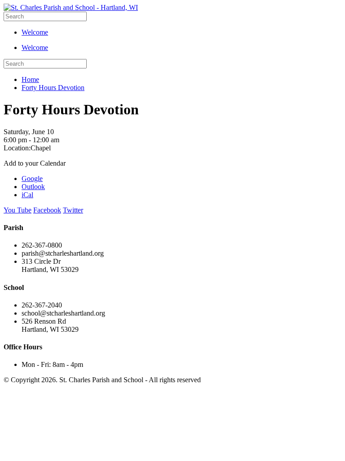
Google (32, 178)
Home (30, 79)
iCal (27, 195)
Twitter (73, 210)
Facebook (47, 210)
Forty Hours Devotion (53, 87)
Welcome (35, 32)
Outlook (33, 186)
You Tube (17, 210)
